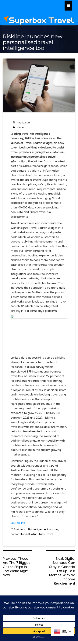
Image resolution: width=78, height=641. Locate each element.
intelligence (38, 529)
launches (52, 529)
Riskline (32, 534)
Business (19, 529)
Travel (49, 534)
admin (20, 127)
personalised (19, 534)
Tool (41, 534)
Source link (18, 523)
